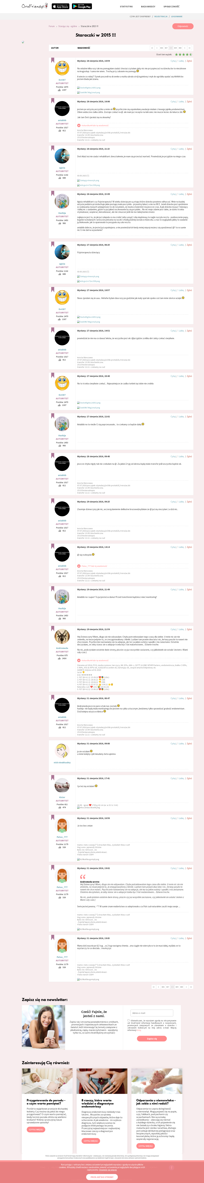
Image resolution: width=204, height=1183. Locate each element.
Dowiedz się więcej (108, 1169)
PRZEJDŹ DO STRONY (102, 1177)
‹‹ (152, 48)
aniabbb (62, 120)
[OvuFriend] (34, 8)
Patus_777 (62, 837)
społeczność (171, 6)
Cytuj (173, 60)
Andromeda (62, 648)
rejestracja (160, 16)
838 (171, 48)
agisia (62, 167)
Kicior (62, 797)
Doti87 (62, 80)
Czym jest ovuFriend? (140, 16)
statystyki (126, 6)
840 (180, 48)
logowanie (176, 16)
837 (166, 48)
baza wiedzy (148, 6)
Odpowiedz (183, 26)
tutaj (139, 1030)
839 (175, 48)
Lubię (181, 60)
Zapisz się (152, 1038)
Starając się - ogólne (67, 26)
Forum (52, 26)
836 (161, 48)
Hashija (62, 213)
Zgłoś (189, 60)
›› (189, 48)
